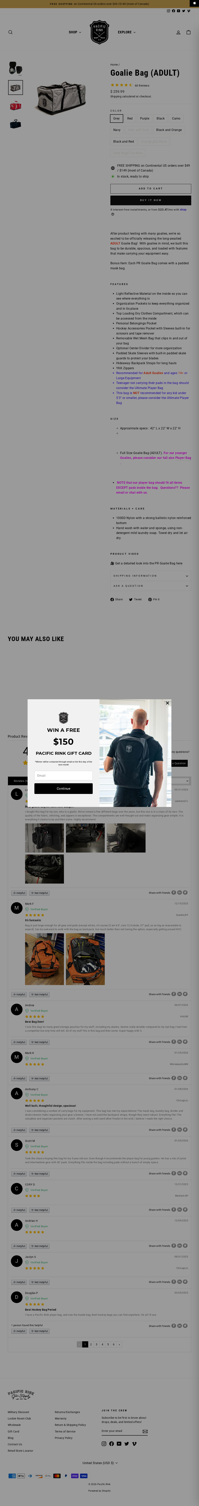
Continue (63, 788)
